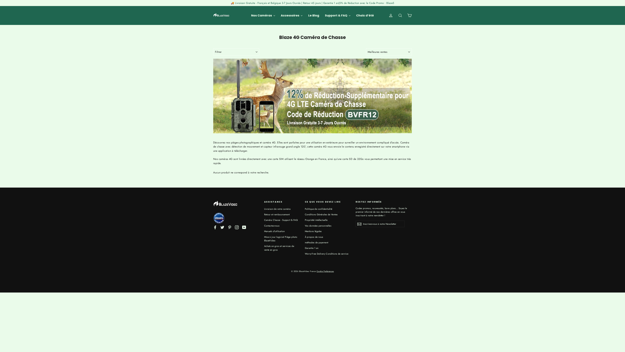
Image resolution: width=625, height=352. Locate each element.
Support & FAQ (336, 15)
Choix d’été (365, 15)
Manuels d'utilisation (274, 231)
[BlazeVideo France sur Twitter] (222, 227)
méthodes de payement (316, 242)
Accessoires (290, 15)
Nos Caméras (262, 15)
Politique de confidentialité (318, 209)
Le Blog (313, 15)
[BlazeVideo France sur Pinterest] (230, 227)
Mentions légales (313, 231)
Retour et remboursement (277, 214)
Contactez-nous (272, 225)
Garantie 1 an (312, 248)
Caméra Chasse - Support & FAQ (281, 220)
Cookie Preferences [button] (325, 271)
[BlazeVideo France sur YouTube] (244, 227)
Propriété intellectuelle (316, 220)
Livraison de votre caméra (277, 209)
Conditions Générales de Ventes (321, 214)
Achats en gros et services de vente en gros (279, 247)
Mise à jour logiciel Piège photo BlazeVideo (280, 238)
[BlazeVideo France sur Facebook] (215, 227)
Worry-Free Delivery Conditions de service (326, 253)
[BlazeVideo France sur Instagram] (237, 227)
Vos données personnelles (318, 225)
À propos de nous (314, 237)
